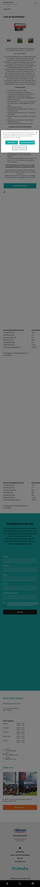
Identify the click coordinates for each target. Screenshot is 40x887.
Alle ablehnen (11, 142)
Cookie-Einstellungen (19, 147)
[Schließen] (36, 133)
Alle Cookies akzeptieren (27, 142)
